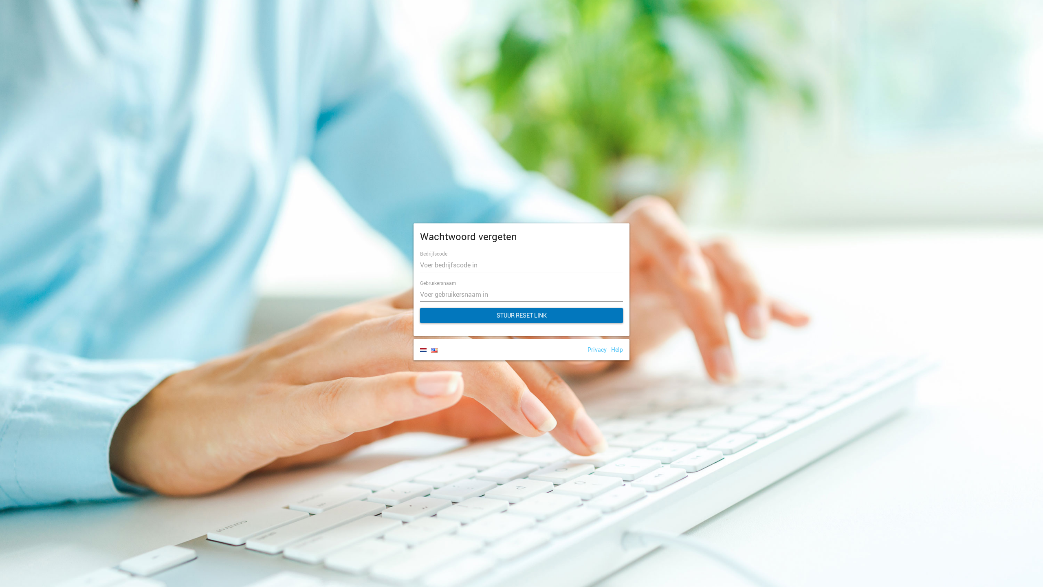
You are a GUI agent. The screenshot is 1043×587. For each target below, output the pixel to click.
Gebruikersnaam (438, 283)
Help (617, 349)
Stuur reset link (522, 315)
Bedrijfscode (433, 253)
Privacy (597, 349)
